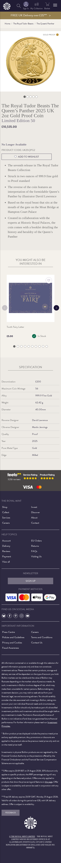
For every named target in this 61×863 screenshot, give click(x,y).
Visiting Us (36, 556)
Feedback (10, 812)
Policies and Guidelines (13, 637)
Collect (5, 512)
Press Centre (8, 632)
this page (48, 782)
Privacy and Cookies (12, 642)
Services (6, 517)
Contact (35, 523)
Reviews (6, 551)
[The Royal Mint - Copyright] (6, 5)
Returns (35, 546)
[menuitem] (18, 6)
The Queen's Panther (45, 23)
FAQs (34, 551)
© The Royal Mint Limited (22, 836)
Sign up (31, 581)
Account (6, 541)
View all (6, 562)
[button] (55, 5)
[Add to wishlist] (49, 280)
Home (7, 23)
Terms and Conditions (41, 637)
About (34, 517)
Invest (34, 507)
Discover (35, 512)
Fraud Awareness (10, 648)
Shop (4, 507)
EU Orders (36, 541)
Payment (6, 556)
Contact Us (36, 642)
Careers (6, 523)
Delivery (6, 546)
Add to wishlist (28, 157)
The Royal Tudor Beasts (23, 23)
